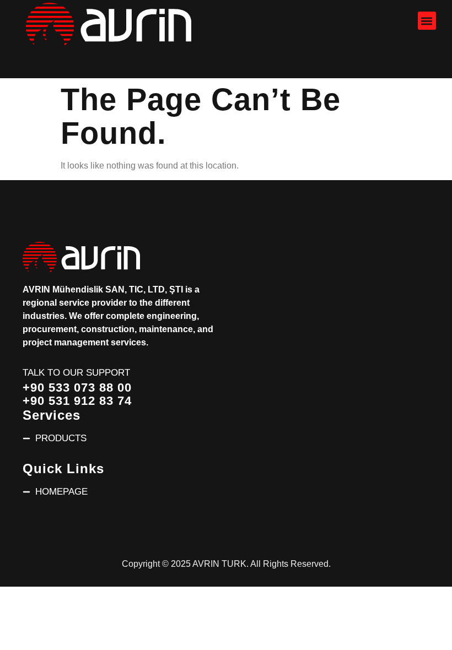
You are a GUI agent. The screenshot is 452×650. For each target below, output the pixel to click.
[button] (427, 21)
